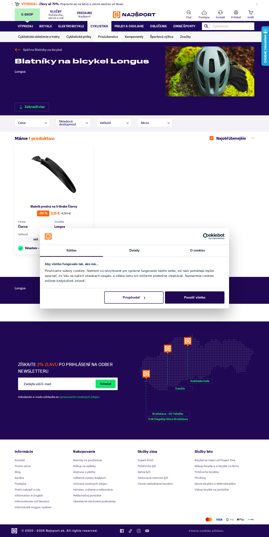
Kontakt (220, 17)
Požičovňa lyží (147, 466)
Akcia (145, 123)
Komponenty (134, 36)
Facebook (122, 531)
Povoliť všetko (194, 297)
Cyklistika (99, 26)
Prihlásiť (236, 17)
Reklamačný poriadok (87, 496)
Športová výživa (161, 36)
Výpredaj (25, 26)
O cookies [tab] (197, 250)
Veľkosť (105, 123)
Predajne (204, 17)
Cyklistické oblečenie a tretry (39, 36)
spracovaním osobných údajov (79, 397)
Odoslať (105, 384)
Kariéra (19, 478)
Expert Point (145, 460)
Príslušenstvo (108, 36)
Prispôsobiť (131, 297)
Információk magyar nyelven (33, 507)
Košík (251, 17)
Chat (188, 17)
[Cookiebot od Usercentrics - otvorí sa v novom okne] (206, 236)
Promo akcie (23, 466)
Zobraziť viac (35, 107)
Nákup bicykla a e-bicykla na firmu (217, 466)
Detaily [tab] (134, 250)
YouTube (147, 531)
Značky (185, 36)
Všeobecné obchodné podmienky (94, 501)
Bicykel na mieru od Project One (215, 460)
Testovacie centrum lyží (153, 478)
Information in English (29, 496)
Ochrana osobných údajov (90, 484)
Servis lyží (144, 472)
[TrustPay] (250, 519)
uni (35, 239)
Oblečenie (158, 26)
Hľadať (206, 26)
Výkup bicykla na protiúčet (212, 490)
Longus (59, 227)
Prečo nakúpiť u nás (27, 490)
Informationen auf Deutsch (32, 501)
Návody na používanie (87, 460)
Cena (22, 123)
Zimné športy (184, 26)
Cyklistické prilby (78, 36)
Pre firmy (200, 478)
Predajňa (20, 484)
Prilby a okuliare (129, 26)
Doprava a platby (84, 472)
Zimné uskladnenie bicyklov (155, 484)
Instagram (139, 531)
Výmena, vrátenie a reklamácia (93, 490)
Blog (18, 472)
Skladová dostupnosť (67, 123)
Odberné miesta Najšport (89, 478)
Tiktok (130, 531)
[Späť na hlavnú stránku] (134, 14)
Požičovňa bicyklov (207, 472)
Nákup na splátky (84, 466)
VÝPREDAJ (29, 4)
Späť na (42, 49)
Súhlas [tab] (71, 250)
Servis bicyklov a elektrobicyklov (215, 484)
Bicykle (45, 26)
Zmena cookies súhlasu (206, 531)
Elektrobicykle (71, 26)
